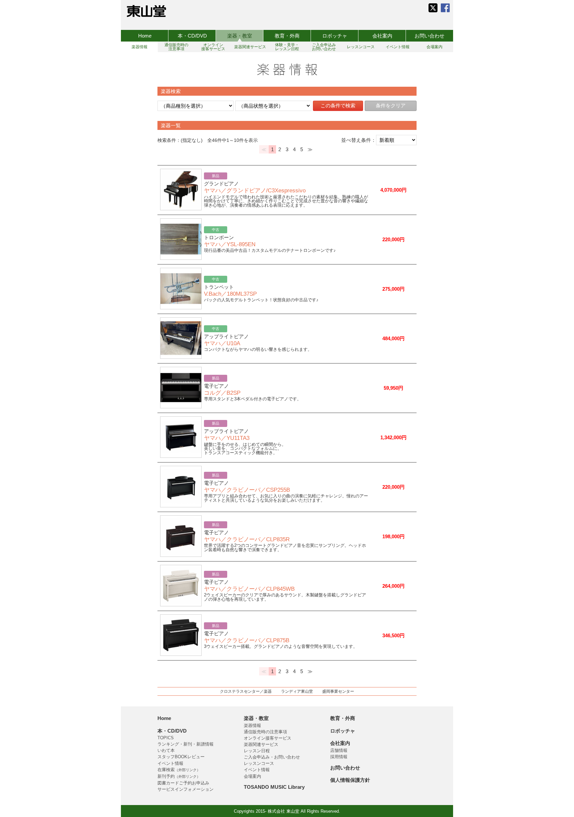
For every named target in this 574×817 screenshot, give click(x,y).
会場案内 (252, 776)
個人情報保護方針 (350, 780)
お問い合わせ (429, 36)
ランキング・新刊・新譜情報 (185, 744)
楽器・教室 (239, 36)
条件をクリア (391, 105)
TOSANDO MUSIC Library (274, 787)
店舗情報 (338, 750)
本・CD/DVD (192, 36)
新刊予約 (178, 776)
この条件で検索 (338, 105)
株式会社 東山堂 (146, 11)
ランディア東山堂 (297, 691)
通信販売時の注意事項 (265, 731)
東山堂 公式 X (433, 7)
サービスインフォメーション (185, 789)
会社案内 (382, 36)
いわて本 (166, 750)
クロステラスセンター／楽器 (246, 691)
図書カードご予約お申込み (183, 782)
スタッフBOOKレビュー (181, 756)
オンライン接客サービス (267, 738)
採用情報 (338, 756)
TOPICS (165, 737)
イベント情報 (170, 763)
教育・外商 (287, 36)
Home (144, 36)
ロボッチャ (334, 36)
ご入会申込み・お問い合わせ (272, 757)
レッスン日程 (257, 750)
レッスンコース (259, 763)
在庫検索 (178, 769)
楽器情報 (252, 725)
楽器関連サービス (261, 744)
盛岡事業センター (338, 691)
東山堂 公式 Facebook (445, 7)
